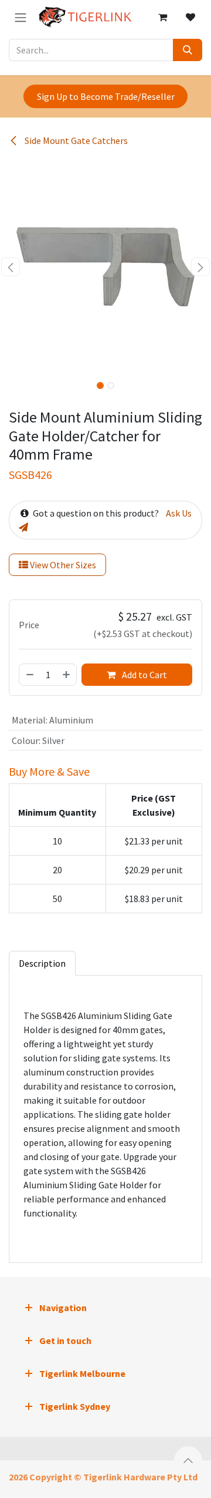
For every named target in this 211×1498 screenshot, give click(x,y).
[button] (10, 266)
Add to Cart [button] (143, 675)
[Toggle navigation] (20, 17)
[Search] (187, 50)
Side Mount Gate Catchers (75, 140)
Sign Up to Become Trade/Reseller (106, 96)
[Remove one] (29, 674)
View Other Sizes (62, 565)
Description (42, 963)
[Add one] (67, 674)
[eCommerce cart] (162, 17)
